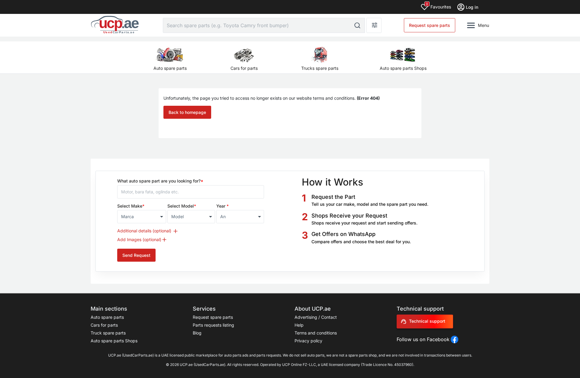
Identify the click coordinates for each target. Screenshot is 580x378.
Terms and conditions (316, 332)
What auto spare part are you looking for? (160, 180)
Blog (197, 332)
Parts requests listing (213, 325)
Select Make (130, 205)
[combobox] (141, 216)
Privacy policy (308, 340)
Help (299, 325)
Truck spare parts (108, 332)
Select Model (181, 205)
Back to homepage (187, 112)
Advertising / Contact (316, 317)
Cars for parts (104, 325)
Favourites (438, 5)
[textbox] (139, 216)
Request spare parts (429, 25)
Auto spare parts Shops (114, 340)
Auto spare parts (107, 317)
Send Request (136, 255)
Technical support (427, 321)
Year (222, 205)
